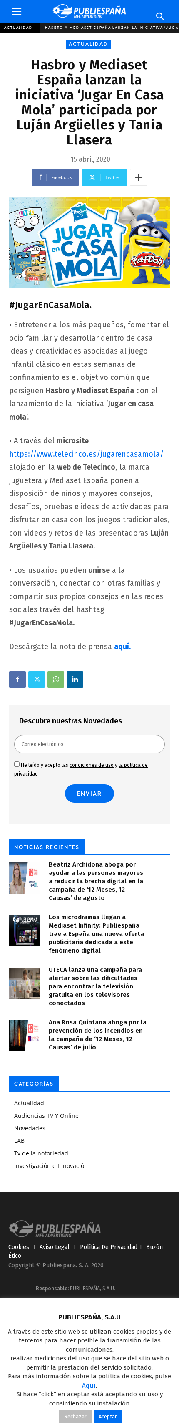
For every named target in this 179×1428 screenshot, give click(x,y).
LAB (19, 1141)
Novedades (29, 1128)
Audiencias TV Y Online (46, 1116)
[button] (16, 11)
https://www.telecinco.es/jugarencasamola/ (86, 454)
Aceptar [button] (108, 1416)
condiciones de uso (92, 765)
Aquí (89, 1385)
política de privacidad (108, 1247)
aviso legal (55, 1247)
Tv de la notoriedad (41, 1153)
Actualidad (18, 27)
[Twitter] (36, 679)
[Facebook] (17, 679)
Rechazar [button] (75, 1416)
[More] (138, 177)
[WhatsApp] (55, 679)
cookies (18, 1247)
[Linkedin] (75, 679)
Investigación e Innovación (51, 1166)
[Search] (160, 16)
